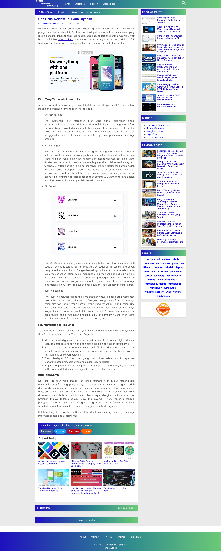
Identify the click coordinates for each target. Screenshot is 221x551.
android (155, 259)
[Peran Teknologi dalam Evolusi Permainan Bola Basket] (149, 193)
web (160, 279)
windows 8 (170, 287)
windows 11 (174, 283)
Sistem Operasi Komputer (114, 544)
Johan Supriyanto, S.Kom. (52, 23)
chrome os (148, 263)
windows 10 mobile (155, 283)
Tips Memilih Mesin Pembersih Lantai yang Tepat (168, 214)
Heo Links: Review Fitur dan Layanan (65, 19)
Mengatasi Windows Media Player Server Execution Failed (167, 77)
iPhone (146, 267)
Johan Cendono (156, 127)
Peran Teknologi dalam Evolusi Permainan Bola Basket (168, 192)
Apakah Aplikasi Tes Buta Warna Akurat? (115, 462)
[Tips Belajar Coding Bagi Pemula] (119, 477)
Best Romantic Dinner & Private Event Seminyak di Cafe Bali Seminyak (170, 232)
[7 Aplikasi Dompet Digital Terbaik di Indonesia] (53, 477)
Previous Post (125, 507)
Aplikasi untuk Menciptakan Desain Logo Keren (51, 462)
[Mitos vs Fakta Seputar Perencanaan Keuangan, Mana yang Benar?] (86, 450)
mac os (155, 271)
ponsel (148, 275)
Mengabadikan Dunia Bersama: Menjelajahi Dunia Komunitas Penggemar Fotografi (170, 165)
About (83, 537)
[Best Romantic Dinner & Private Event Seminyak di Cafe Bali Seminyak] (149, 233)
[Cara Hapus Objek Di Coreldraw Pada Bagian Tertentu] (149, 20)
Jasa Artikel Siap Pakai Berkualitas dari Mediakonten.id (168, 97)
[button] (86, 431)
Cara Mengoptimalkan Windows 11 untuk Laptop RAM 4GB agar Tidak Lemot (170, 87)
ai (148, 259)
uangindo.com (155, 131)
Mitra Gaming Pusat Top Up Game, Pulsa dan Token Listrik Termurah (170, 57)
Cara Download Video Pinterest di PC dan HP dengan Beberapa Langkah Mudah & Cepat (86, 491)
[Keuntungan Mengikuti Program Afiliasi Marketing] (149, 242)
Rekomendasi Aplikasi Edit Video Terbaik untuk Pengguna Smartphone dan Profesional (170, 154)
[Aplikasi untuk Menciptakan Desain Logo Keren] (53, 450)
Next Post (45, 507)
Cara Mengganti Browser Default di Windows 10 (169, 37)
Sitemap (121, 537)
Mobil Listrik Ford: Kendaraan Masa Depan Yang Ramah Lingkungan (169, 223)
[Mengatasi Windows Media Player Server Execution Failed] (149, 78)
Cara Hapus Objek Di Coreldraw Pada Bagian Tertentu (168, 20)
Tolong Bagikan (155, 137)
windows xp (163, 295)
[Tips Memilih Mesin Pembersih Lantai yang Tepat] (149, 215)
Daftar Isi (80, 3)
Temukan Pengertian (158, 124)
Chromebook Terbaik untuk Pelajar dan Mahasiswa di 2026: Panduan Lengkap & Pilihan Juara (170, 48)
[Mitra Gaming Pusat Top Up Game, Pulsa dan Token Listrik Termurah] (149, 58)
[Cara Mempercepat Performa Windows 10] (149, 107)
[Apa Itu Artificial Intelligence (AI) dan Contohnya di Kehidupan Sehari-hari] (149, 67)
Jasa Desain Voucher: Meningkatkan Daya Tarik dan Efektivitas (169, 174)
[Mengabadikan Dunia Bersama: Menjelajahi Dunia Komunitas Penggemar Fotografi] (149, 164)
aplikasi (166, 259)
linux (146, 271)
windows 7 (156, 287)
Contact (95, 537)
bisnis (176, 259)
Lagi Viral (152, 134)
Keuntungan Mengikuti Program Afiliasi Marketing (170, 240)
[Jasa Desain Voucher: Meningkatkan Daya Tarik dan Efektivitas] (149, 175)
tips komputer (174, 275)
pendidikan (176, 271)
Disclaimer (136, 537)
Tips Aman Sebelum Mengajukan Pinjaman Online (168, 183)
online (164, 271)
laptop (179, 267)
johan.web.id (110, 547)
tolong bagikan (80, 425)
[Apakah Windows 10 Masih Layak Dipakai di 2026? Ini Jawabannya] (149, 29)
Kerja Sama (108, 3)
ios (182, 263)
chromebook (163, 263)
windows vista (174, 291)
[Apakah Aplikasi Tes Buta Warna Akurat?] (119, 450)
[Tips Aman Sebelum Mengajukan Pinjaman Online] (149, 184)
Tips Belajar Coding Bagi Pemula (115, 489)
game (175, 263)
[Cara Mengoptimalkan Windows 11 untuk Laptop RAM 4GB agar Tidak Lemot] (149, 87)
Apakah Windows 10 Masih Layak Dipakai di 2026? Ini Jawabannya (168, 29)
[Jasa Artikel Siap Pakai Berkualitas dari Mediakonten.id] (149, 98)
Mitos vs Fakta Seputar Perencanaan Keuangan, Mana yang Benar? (86, 463)
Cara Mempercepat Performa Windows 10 (168, 105)
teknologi (159, 275)
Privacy (108, 537)
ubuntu (152, 279)
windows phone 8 (154, 291)
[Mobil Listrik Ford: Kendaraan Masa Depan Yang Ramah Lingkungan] (149, 224)
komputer (158, 267)
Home (66, 3)
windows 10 (171, 279)
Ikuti (92, 3)
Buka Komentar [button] (86, 520)
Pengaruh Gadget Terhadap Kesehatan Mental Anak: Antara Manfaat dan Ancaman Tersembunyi (168, 204)
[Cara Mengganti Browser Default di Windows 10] (149, 38)
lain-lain (169, 267)
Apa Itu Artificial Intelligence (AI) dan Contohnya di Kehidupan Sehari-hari (169, 68)
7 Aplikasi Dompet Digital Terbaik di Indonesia (50, 489)
